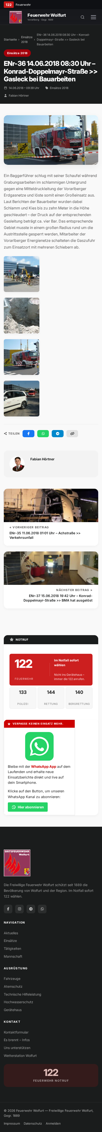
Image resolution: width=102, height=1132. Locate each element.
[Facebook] (8, 909)
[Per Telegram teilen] (58, 433)
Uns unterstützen (17, 1048)
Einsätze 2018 (26, 39)
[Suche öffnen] (82, 17)
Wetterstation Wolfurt (20, 1056)
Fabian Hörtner (19, 95)
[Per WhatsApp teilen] (43, 433)
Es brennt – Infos (17, 1040)
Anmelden (53, 1123)
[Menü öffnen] (93, 17)
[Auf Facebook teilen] (28, 433)
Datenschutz (33, 1123)
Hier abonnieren (31, 807)
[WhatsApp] (42, 909)
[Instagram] (19, 909)
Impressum (12, 1123)
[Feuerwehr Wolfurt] (15, 17)
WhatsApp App (43, 766)
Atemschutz (13, 986)
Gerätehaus (13, 1010)
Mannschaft (13, 956)
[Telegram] (31, 909)
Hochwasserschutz (18, 1002)
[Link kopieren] (72, 433)
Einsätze (10, 941)
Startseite (10, 39)
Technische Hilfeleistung (22, 994)
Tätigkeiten (12, 948)
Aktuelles (11, 933)
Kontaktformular (16, 1032)
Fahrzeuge (12, 978)
